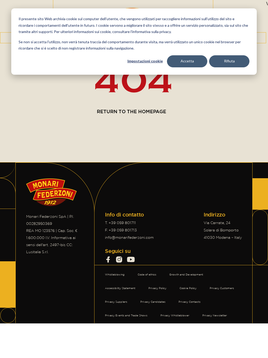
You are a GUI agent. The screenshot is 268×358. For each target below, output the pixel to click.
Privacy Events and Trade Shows (126, 315)
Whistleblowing (115, 274)
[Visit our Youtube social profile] (131, 259)
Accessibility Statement (120, 288)
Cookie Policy (188, 288)
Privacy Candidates (152, 301)
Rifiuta (229, 61)
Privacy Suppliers (116, 301)
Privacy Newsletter (214, 315)
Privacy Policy (157, 288)
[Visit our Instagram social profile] (119, 259)
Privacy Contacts (189, 301)
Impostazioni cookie (145, 61)
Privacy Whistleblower (174, 315)
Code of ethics (147, 274)
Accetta (187, 61)
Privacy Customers (222, 288)
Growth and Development (186, 274)
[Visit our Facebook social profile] (108, 259)
